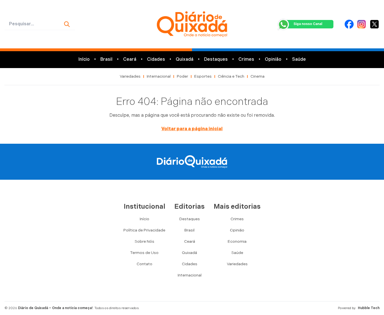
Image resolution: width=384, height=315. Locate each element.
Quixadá (184, 59)
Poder (182, 76)
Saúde (299, 59)
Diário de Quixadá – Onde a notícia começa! (55, 308)
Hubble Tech (369, 308)
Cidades (156, 59)
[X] (374, 24)
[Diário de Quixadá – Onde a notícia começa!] (192, 24)
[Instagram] (361, 24)
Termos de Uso (144, 252)
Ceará (129, 59)
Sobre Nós (144, 241)
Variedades (130, 76)
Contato (144, 264)
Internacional (159, 76)
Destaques (216, 59)
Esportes (203, 76)
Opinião (273, 59)
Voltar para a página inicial (192, 129)
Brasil (106, 59)
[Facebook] (349, 24)
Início (84, 59)
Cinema (257, 76)
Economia (237, 241)
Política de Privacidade (144, 230)
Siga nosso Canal (307, 24)
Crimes (246, 59)
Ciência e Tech (231, 76)
